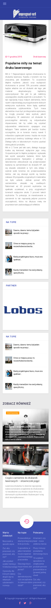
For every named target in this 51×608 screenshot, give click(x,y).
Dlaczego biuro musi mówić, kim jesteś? (25, 567)
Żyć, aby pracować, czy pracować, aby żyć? (9, 552)
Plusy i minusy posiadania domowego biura (40, 551)
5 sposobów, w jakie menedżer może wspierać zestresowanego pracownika (25, 554)
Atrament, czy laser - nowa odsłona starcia (39, 541)
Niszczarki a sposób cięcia (8, 542)
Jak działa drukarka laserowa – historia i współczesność (23, 424)
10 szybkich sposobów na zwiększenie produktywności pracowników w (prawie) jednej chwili (40, 567)
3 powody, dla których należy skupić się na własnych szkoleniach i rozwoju (9, 578)
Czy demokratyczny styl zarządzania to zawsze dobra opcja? (25, 579)
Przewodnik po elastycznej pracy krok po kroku (25, 541)
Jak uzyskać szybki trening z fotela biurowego (10, 564)
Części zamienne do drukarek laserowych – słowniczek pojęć (22, 479)
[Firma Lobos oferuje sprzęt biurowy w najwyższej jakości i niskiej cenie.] (23, 309)
